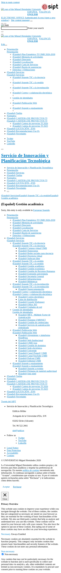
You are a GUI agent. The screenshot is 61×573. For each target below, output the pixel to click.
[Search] (2, 31)
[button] (12, 52)
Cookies (10, 455)
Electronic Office (12, 17)
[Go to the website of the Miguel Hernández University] (21, 9)
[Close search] (2, 34)
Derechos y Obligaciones (23, 70)
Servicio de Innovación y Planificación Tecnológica (25, 158)
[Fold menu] (6, 45)
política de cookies (31, 470)
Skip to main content (10, 2)
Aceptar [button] (6, 487)
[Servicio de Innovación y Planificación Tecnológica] (50, 9)
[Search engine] (2, 23)
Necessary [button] (6, 534)
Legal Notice (12, 448)
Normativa (11, 116)
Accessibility (12, 453)
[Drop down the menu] (5, 23)
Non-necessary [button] (7, 551)
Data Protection (14, 450)
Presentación (12, 49)
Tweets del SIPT (8, 401)
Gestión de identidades (22, 98)
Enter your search (36, 28)
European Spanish (41, 210)
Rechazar (17, 487)
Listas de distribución (27, 299)
